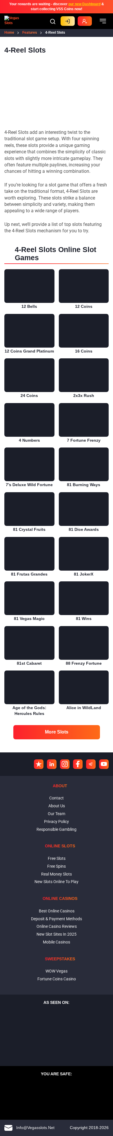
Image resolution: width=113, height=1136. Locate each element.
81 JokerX (83, 574)
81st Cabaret (29, 663)
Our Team (56, 813)
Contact (56, 798)
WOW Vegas (56, 971)
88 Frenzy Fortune (84, 663)
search (52, 21)
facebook (78, 764)
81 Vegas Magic (29, 618)
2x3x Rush (83, 395)
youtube (104, 764)
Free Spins (56, 866)
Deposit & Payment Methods (56, 918)
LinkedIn (52, 764)
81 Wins (84, 618)
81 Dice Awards (84, 529)
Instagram (65, 764)
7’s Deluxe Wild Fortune (29, 484)
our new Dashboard (84, 4)
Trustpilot (38, 764)
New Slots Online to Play (56, 881)
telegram (91, 764)
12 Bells (29, 306)
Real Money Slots (56, 874)
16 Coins (83, 351)
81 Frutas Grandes (29, 574)
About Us (56, 806)
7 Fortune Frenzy (84, 440)
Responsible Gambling (56, 829)
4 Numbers (29, 440)
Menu (103, 21)
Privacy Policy (56, 821)
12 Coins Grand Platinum (29, 351)
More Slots (56, 731)
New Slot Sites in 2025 (56, 934)
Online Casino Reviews (57, 926)
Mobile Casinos (56, 942)
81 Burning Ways (83, 484)
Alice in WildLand (83, 707)
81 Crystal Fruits (29, 529)
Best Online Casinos (56, 911)
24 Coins (29, 395)
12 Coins (83, 306)
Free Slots (56, 858)
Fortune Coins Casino (56, 979)
